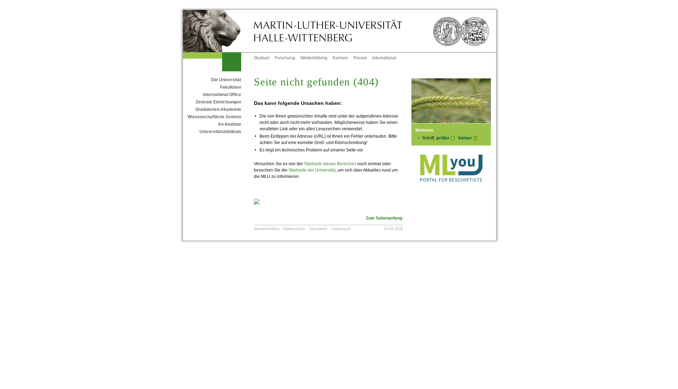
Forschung (285, 57)
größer (443, 138)
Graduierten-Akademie (218, 109)
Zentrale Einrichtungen (218, 102)
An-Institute (229, 124)
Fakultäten (230, 87)
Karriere (340, 57)
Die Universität (226, 79)
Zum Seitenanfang (384, 218)
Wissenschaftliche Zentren (214, 116)
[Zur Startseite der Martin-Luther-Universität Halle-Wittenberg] (218, 31)
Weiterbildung (314, 57)
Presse (360, 57)
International (384, 57)
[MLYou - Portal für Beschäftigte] (451, 188)
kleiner (465, 138)
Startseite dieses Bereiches (330, 163)
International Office (222, 94)
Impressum (341, 229)
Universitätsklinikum (220, 131)
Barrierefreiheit (266, 229)
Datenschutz (294, 229)
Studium (261, 57)
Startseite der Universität (312, 170)
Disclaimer (318, 229)
